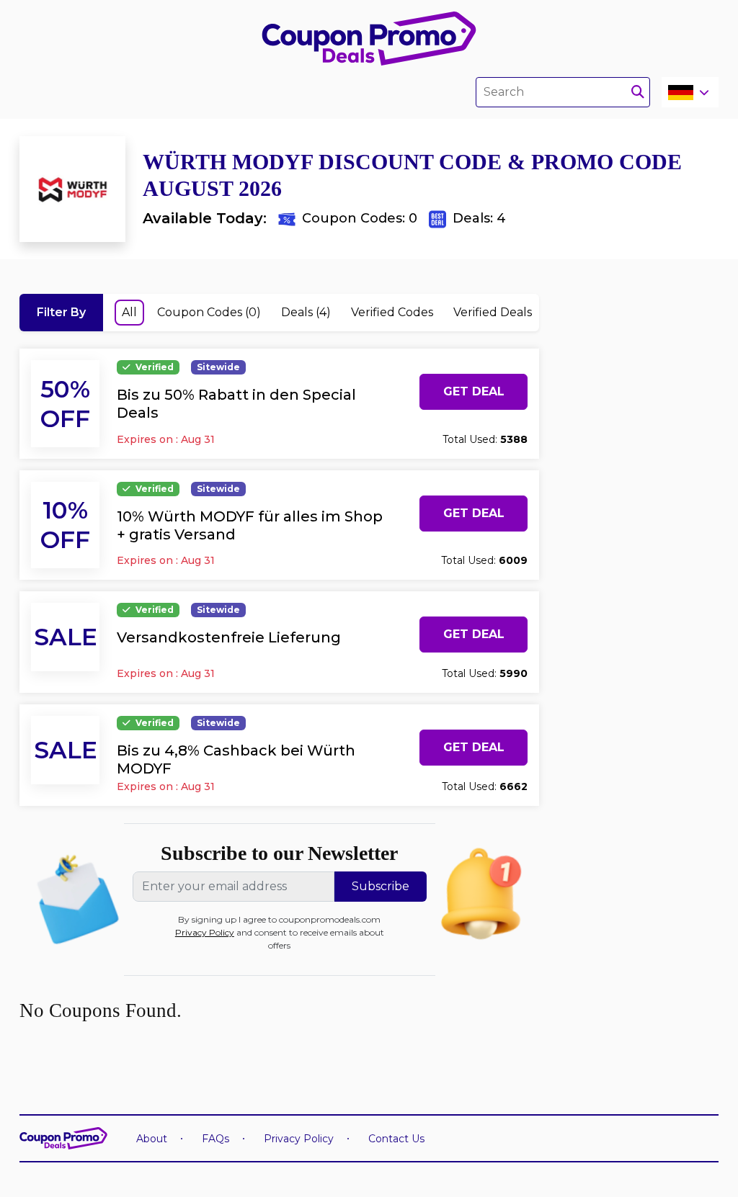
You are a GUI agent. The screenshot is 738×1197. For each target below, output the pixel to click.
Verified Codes (392, 312)
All (129, 312)
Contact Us (396, 1138)
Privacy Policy (204, 932)
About (151, 1138)
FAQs (215, 1138)
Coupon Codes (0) (209, 312)
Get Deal (473, 391)
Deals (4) (306, 312)
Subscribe (380, 886)
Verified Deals (492, 312)
